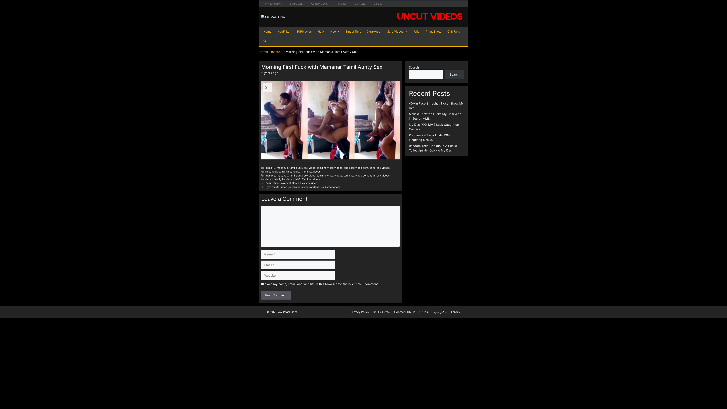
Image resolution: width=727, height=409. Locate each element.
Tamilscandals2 (291, 171)
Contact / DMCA (320, 3)
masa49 (276, 52)
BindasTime (353, 31)
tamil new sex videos (329, 167)
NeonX (334, 31)
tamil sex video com (356, 167)
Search (414, 67)
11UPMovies (303, 31)
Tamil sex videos (380, 167)
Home (267, 31)
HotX (321, 31)
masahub (282, 167)
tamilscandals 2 (270, 171)
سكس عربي (360, 3)
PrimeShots (433, 31)
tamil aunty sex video (302, 167)
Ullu (417, 31)
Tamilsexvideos (311, 171)
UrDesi (342, 3)
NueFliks (283, 31)
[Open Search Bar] (265, 41)
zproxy (378, 3)
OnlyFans (453, 31)
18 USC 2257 (296, 3)
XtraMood (373, 31)
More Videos (394, 31)
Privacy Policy (273, 3)
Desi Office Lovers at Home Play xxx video (291, 183)
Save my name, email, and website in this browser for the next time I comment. (322, 284)
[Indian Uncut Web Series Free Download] (430, 22)
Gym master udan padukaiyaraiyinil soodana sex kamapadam (302, 187)
